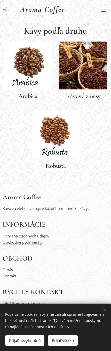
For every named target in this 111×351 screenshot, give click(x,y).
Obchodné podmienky (22, 242)
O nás (8, 269)
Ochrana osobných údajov (26, 235)
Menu (103, 9)
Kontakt (9, 275)
